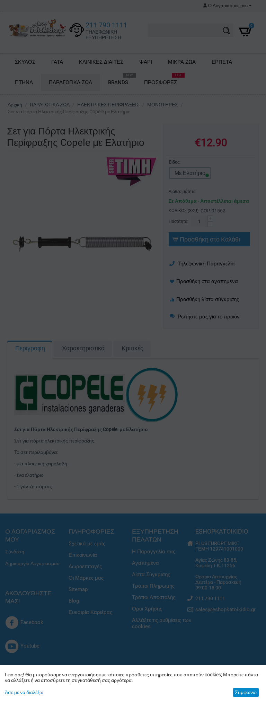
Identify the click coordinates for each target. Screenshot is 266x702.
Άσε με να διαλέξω (24, 692)
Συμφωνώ (246, 692)
